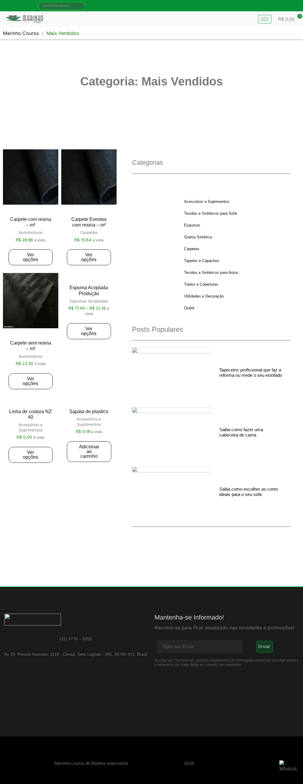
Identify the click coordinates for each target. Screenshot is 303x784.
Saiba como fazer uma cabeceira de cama (241, 432)
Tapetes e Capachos (201, 260)
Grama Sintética (198, 237)
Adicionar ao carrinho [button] (89, 451)
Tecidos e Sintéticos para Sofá (210, 213)
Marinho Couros (21, 33)
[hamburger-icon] (264, 19)
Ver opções (30, 257)
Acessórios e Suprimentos (206, 201)
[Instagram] (290, 5)
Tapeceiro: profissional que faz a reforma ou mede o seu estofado (250, 372)
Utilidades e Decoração (204, 296)
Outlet (189, 308)
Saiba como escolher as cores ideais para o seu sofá (248, 491)
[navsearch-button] (62, 6)
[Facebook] (280, 5)
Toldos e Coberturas (201, 284)
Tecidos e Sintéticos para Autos (211, 272)
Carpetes (191, 249)
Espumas (192, 225)
